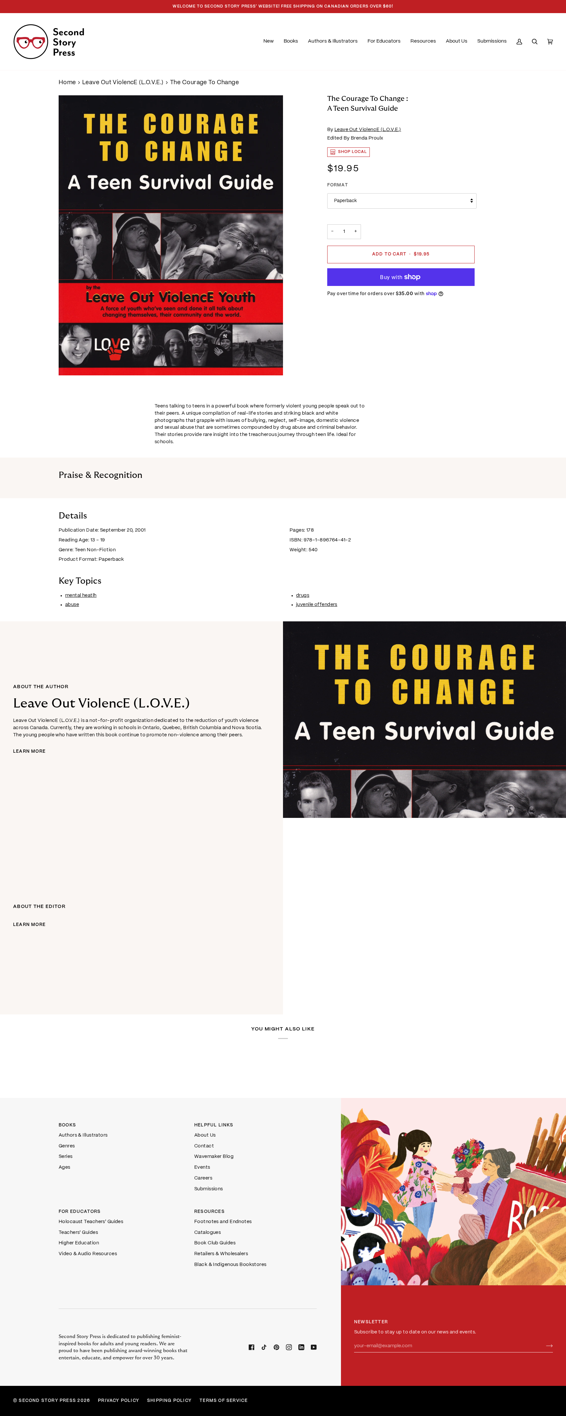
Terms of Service (223, 1401)
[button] (291, 41)
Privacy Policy (118, 1401)
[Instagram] (289, 1347)
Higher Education (79, 1243)
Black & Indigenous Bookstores (230, 1264)
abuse (72, 604)
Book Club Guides (215, 1243)
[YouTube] (314, 1347)
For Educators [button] (80, 1212)
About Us (205, 1135)
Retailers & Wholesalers (221, 1254)
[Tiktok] (264, 1347)
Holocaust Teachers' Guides (91, 1221)
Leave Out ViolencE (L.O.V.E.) (123, 82)
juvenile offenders (316, 604)
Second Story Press (47, 1401)
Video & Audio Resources (88, 1254)
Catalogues (207, 1232)
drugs (302, 595)
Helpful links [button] (214, 1125)
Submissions (208, 1189)
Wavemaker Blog (214, 1156)
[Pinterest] (276, 1347)
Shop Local (352, 152)
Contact (204, 1146)
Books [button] (67, 1125)
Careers (203, 1178)
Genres (67, 1146)
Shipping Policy (169, 1401)
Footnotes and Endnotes (223, 1221)
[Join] (544, 1346)
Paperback (345, 201)
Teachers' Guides (78, 1232)
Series (66, 1156)
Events (202, 1167)
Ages (64, 1167)
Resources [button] (209, 1212)
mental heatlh (81, 595)
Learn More (29, 751)
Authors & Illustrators (83, 1135)
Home (67, 82)
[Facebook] (252, 1347)
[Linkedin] (301, 1347)
